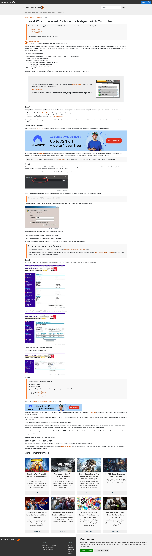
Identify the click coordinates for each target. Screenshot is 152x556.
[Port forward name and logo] (8, 2)
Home (26, 17)
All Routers (71, 549)
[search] (53, 2)
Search (124, 7)
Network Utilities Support (49, 545)
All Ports (70, 551)
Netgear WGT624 (35, 29)
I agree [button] (83, 550)
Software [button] (43, 12)
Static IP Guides (58, 117)
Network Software (73, 547)
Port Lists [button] (35, 12)
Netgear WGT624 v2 (36, 31)
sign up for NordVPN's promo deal (42, 401)
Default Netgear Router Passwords (74, 249)
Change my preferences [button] (101, 550)
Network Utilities (76, 84)
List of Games (42, 392)
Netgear (38, 17)
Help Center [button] (51, 12)
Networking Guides (47, 549)
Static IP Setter (46, 113)
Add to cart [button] (145, 2)
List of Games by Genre (47, 394)
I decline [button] (90, 550)
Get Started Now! (37, 89)
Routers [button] (27, 12)
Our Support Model (47, 547)
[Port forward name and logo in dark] (34, 7)
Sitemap (49, 2)
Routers (22, 2)
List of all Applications (41, 396)
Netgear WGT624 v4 (36, 33)
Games (70, 553)
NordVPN (41, 153)
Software (34, 2)
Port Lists (28, 2)
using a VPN (40, 128)
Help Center (42, 2)
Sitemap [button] (60, 12)
